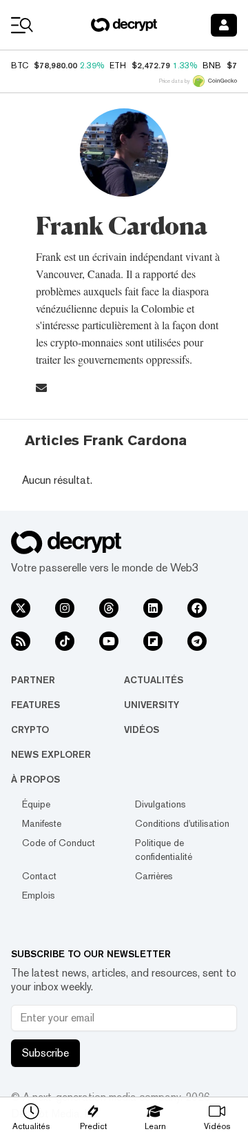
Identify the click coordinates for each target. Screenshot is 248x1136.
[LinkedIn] (153, 608)
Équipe (36, 804)
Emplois (38, 895)
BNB (212, 65)
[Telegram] (197, 641)
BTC (19, 65)
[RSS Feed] (20, 641)
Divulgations (160, 804)
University (151, 704)
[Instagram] (64, 608)
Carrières (154, 875)
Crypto (30, 729)
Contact (39, 875)
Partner (33, 679)
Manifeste (41, 823)
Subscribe (45, 1052)
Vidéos (141, 729)
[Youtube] (108, 641)
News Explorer (51, 754)
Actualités (153, 679)
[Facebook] (197, 608)
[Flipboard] (153, 641)
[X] (20, 608)
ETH (118, 65)
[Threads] (108, 608)
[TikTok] (64, 641)
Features (35, 704)
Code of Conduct (58, 842)
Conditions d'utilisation (182, 823)
